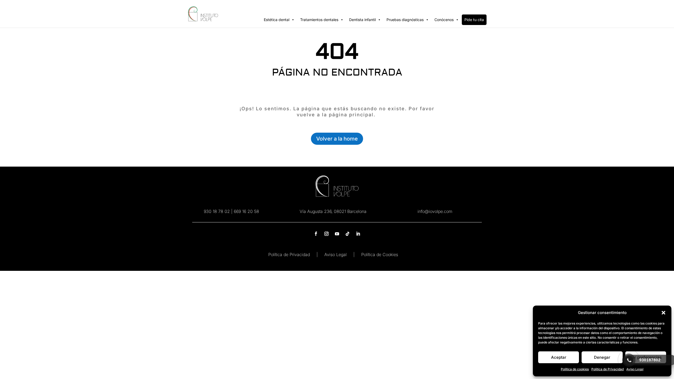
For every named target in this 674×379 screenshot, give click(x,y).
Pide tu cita (474, 19)
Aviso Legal (335, 254)
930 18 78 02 (217, 211)
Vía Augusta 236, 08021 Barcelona (333, 211)
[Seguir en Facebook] (316, 234)
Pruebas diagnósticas (405, 19)
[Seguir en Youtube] (337, 234)
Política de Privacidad (607, 369)
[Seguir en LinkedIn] (358, 234)
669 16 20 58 (246, 211)
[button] (663, 312)
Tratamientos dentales (319, 19)
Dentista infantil (362, 19)
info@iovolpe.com (435, 211)
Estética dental (276, 19)
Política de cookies (575, 369)
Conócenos (444, 19)
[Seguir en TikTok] (347, 234)
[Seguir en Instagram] (326, 234)
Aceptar (558, 357)
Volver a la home (337, 139)
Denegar (602, 357)
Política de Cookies (379, 254)
